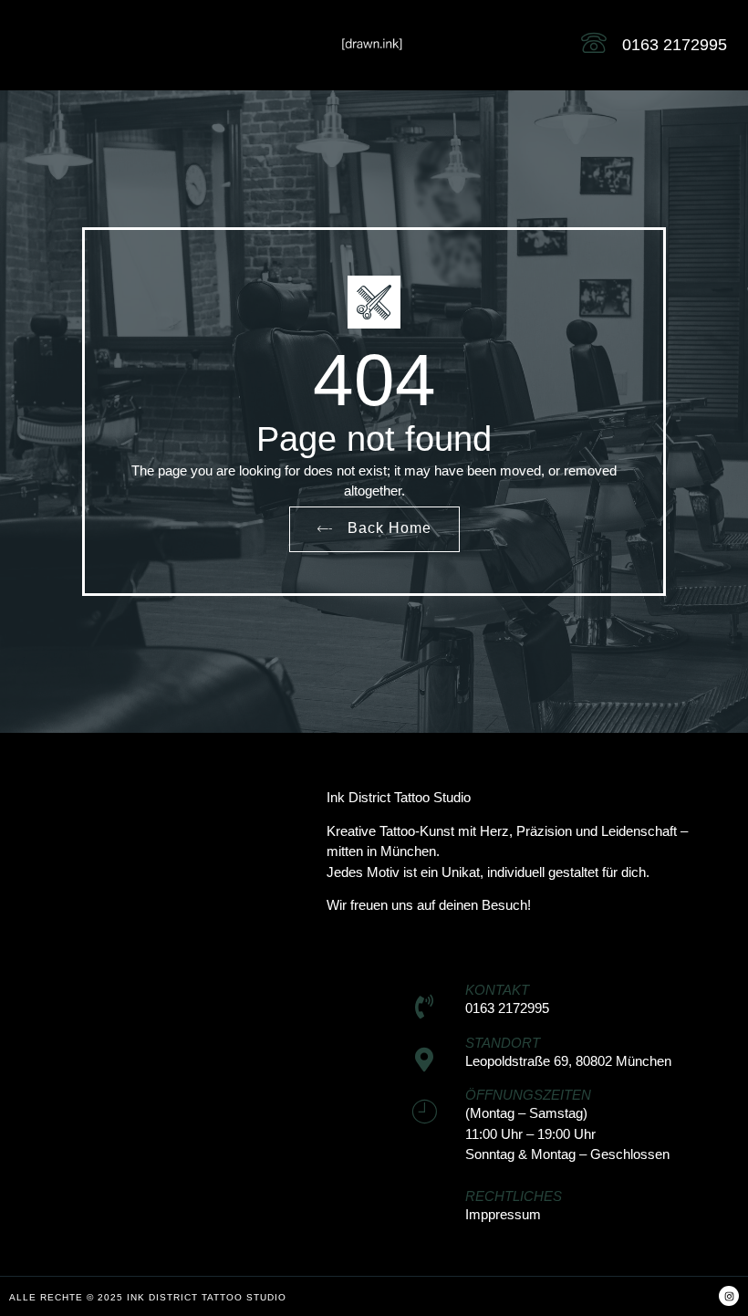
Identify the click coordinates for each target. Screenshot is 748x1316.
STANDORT (502, 1042)
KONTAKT (497, 989)
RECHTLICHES (513, 1196)
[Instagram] (729, 1296)
